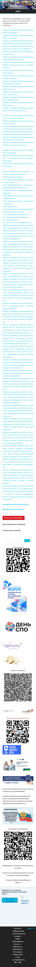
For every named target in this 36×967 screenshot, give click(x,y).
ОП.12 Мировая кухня (10, 220)
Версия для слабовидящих (13, 518)
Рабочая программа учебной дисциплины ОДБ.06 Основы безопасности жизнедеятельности (18, 65)
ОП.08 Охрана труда (10, 207)
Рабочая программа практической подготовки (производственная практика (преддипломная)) (18, 306)
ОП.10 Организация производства (15, 215)
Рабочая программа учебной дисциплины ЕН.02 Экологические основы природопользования (18, 158)
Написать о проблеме (10, 900)
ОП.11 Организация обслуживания (15, 217)
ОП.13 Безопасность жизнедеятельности (17, 223)
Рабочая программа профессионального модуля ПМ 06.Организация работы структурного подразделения (18, 373)
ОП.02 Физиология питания (12, 177)
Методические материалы (13, 509)
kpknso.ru (30, 928)
